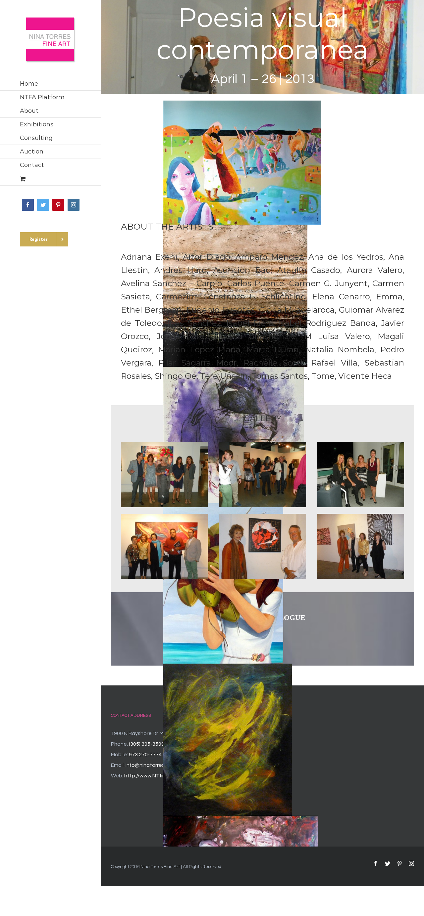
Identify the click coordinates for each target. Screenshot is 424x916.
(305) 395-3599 (146, 744)
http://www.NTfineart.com (155, 775)
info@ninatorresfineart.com (159, 765)
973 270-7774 (145, 754)
